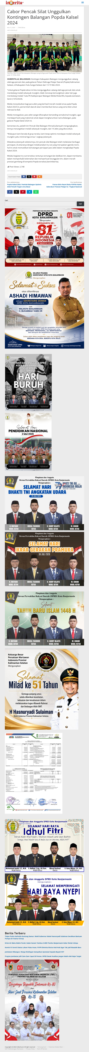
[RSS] (39, 176)
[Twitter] (29, 176)
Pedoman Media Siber (56, 1047)
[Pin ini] (23, 192)
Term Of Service (42, 1049)
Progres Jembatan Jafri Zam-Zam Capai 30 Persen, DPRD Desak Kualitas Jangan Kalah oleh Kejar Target (43, 956)
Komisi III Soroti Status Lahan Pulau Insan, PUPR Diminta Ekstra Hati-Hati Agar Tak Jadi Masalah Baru (43, 947)
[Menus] (82, 2)
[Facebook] (23, 176)
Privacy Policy (30, 1049)
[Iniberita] (14, 3)
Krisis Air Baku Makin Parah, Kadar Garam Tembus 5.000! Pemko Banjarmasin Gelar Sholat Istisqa (41, 943)
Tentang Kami (41, 1047)
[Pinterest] (34, 176)
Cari (6, 200)
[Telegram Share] (29, 192)
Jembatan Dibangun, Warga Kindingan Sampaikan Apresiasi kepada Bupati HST (34, 952)
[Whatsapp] (36, 192)
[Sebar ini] (10, 192)
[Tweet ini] (16, 192)
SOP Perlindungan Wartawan (14, 1049)
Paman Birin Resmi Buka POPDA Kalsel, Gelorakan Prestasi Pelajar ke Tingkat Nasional (64, 184)
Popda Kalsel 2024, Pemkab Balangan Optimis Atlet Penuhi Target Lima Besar (24, 184)
